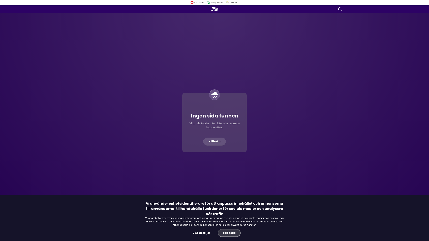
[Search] (340, 9)
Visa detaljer (201, 233)
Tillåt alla (229, 233)
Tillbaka (215, 141)
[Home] (214, 9)
